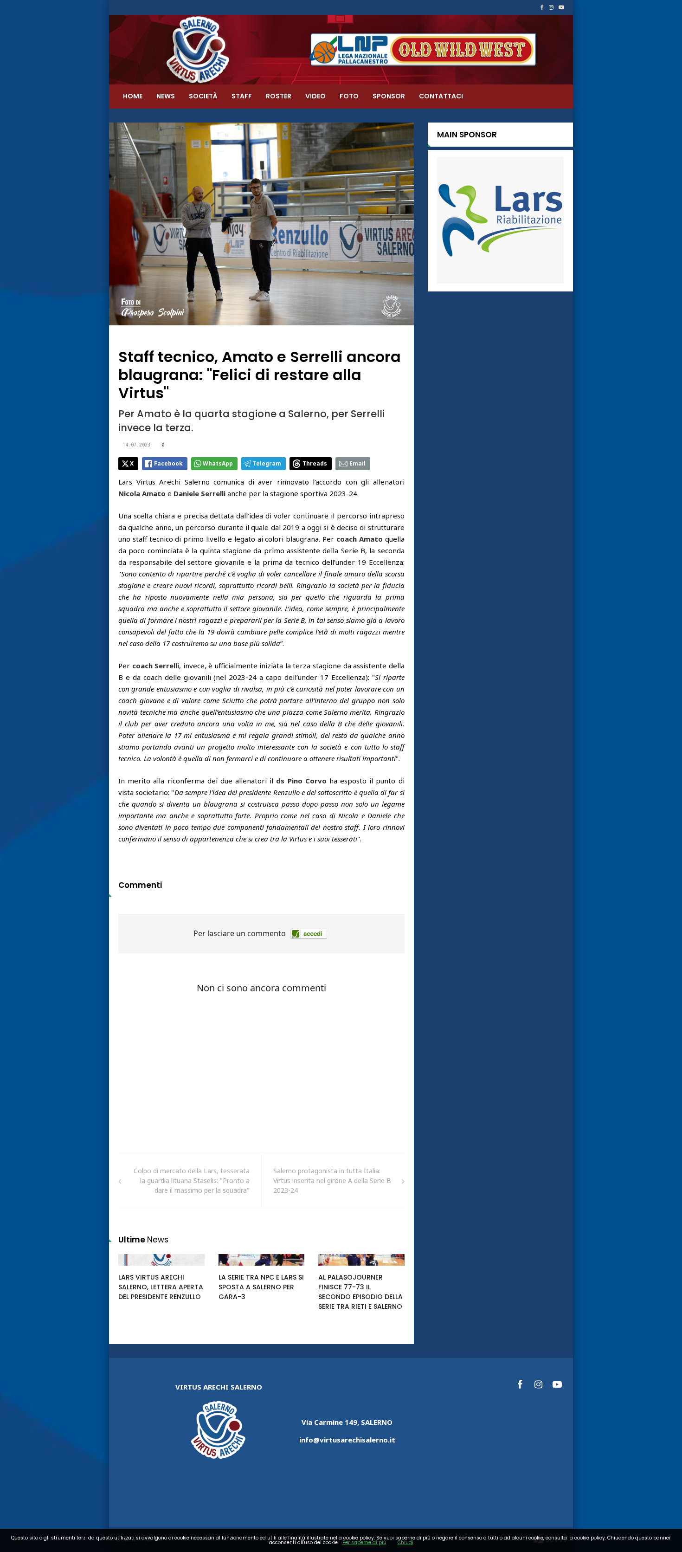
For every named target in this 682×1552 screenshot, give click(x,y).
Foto (349, 96)
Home (132, 96)
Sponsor (389, 96)
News (165, 96)
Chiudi (405, 1542)
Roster (278, 96)
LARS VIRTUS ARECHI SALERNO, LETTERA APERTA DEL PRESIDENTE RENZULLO (160, 1287)
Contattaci (441, 96)
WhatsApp (218, 463)
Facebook (168, 463)
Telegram (267, 463)
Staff (242, 96)
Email (357, 463)
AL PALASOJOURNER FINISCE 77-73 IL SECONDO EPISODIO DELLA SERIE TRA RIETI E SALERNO (360, 1292)
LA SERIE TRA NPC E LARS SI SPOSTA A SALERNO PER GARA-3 (261, 1287)
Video (315, 96)
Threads (314, 463)
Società (203, 96)
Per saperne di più (364, 1542)
